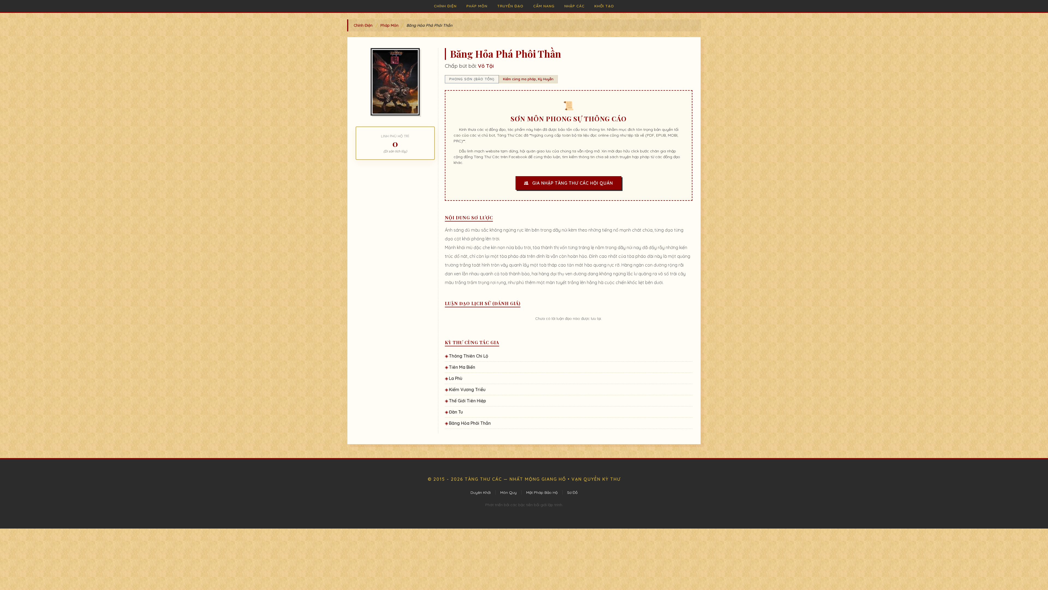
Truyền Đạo (510, 6)
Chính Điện (445, 6)
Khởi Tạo (604, 6)
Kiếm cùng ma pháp (519, 79)
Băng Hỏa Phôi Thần (470, 423)
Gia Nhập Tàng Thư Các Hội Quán (572, 183)
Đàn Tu (456, 412)
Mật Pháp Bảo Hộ (542, 492)
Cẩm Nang (544, 6)
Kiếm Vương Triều (467, 389)
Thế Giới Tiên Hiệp (467, 400)
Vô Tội (486, 66)
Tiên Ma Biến (462, 367)
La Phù (455, 378)
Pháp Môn (476, 6)
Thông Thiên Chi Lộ (468, 356)
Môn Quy (508, 492)
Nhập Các (574, 6)
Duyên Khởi (481, 492)
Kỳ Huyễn (545, 79)
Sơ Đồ (572, 492)
